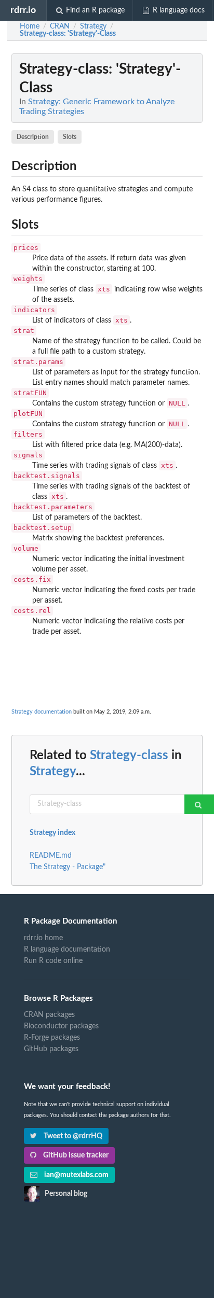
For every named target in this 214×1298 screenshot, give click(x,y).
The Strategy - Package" (67, 867)
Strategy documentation (41, 712)
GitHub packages (51, 1049)
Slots (69, 137)
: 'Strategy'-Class (68, 33)
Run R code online (53, 961)
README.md (51, 855)
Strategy (53, 771)
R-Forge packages (52, 1037)
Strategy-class (129, 755)
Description (33, 137)
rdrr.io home (43, 938)
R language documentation (67, 949)
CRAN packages (49, 1014)
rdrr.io (23, 10)
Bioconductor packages (61, 1026)
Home (29, 26)
